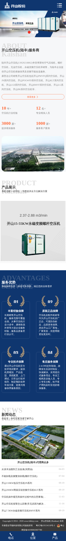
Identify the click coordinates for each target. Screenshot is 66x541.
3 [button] (37, 32)
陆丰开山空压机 (17, 5)
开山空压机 (46, 521)
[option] (33, 23)
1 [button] (29, 32)
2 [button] (33, 32)
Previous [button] (5, 21)
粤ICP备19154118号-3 (45, 525)
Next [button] (60, 21)
